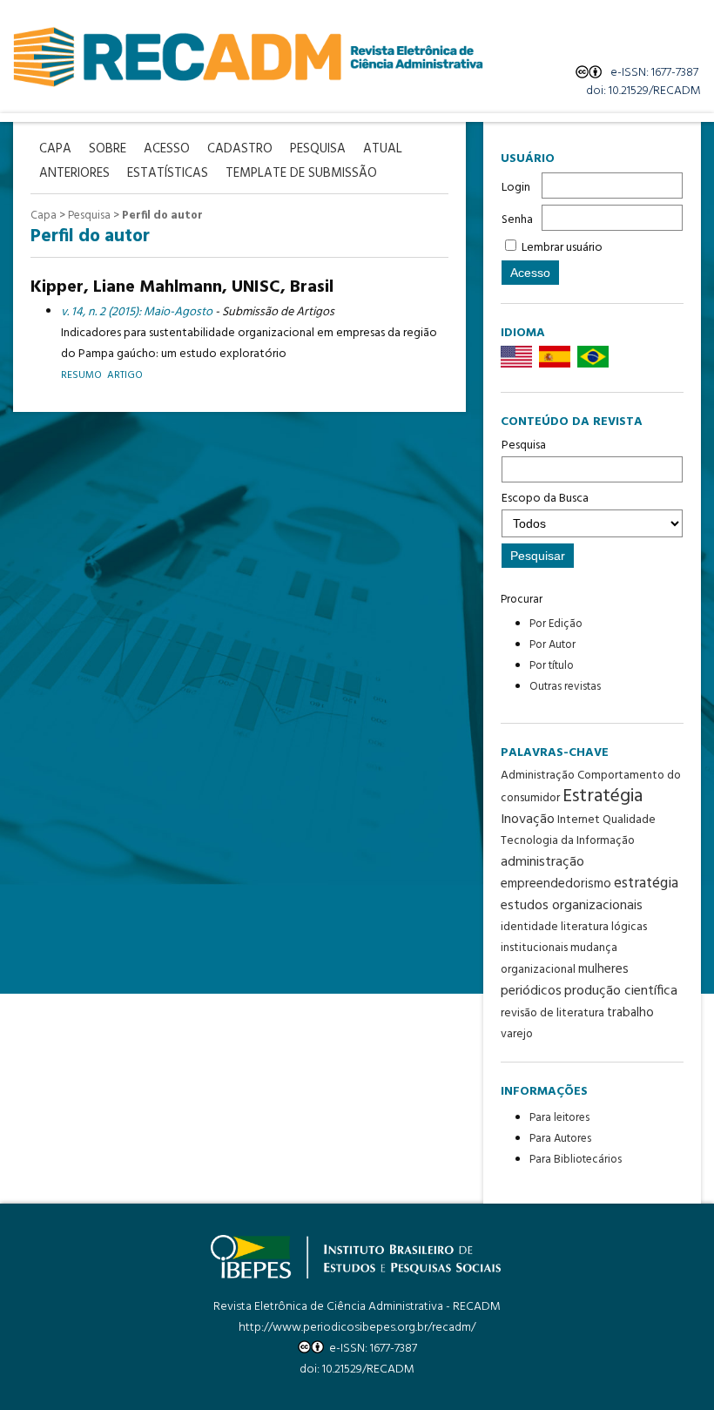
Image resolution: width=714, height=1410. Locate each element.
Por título (551, 666)
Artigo (125, 375)
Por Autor (552, 645)
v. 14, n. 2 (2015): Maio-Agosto (136, 312)
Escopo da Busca (545, 499)
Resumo (81, 375)
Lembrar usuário (562, 248)
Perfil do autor (162, 215)
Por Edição (556, 624)
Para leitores (559, 1118)
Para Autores (560, 1139)
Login (516, 188)
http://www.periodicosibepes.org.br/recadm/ (357, 1328)
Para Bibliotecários (575, 1159)
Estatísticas (167, 174)
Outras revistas (565, 687)
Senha (517, 220)
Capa (43, 215)
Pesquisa (524, 445)
